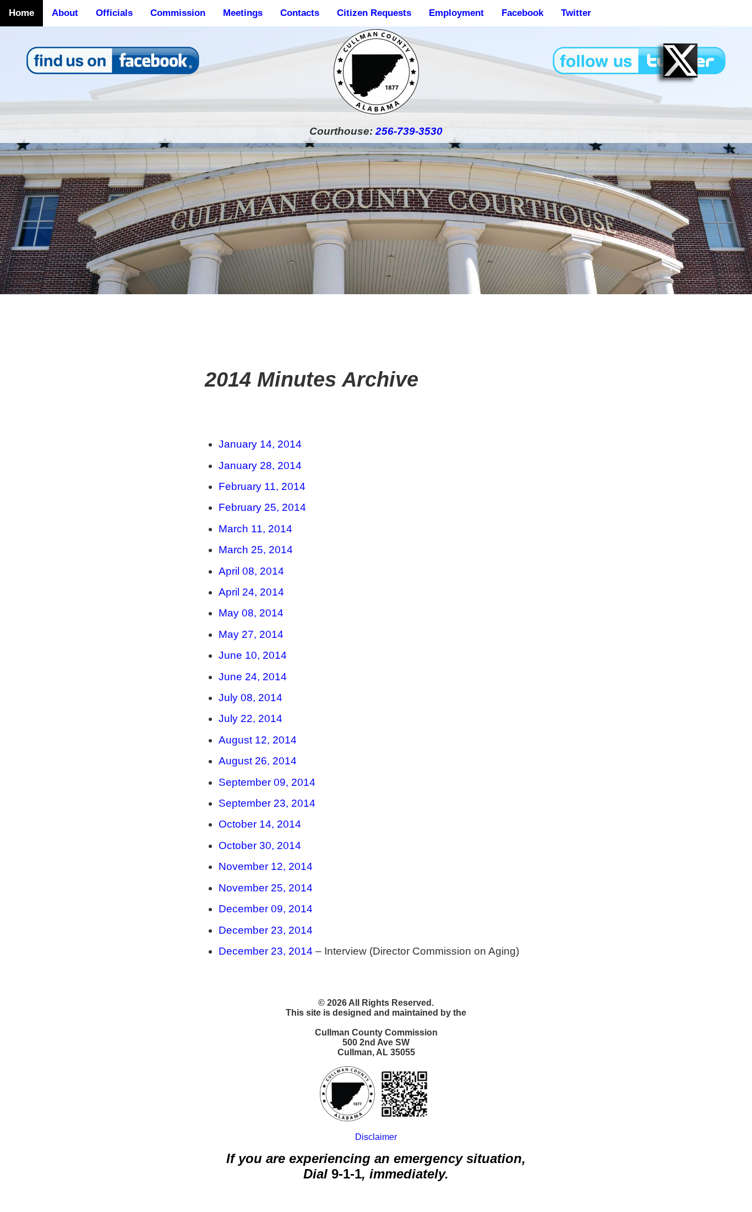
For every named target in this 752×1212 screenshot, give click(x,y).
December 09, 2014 (266, 908)
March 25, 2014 (256, 549)
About (65, 13)
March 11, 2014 (255, 529)
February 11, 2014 (262, 486)
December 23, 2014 (266, 930)
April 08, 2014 (251, 571)
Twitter (576, 13)
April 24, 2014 (251, 592)
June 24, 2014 (253, 676)
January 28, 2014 (260, 465)
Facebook (522, 13)
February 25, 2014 (262, 507)
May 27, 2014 (251, 634)
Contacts (299, 13)
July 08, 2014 (250, 697)
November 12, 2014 (266, 866)
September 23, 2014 (267, 803)
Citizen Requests (374, 13)
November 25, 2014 (266, 888)
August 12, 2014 (258, 740)
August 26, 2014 (258, 761)
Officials (114, 13)
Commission (177, 13)
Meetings (243, 13)
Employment (456, 13)
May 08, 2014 (251, 613)
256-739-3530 (409, 131)
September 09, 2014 (267, 782)
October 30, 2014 (260, 845)
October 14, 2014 (260, 824)
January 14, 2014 (260, 444)
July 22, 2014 (250, 718)
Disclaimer (376, 1137)
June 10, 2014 (253, 655)
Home (21, 13)
